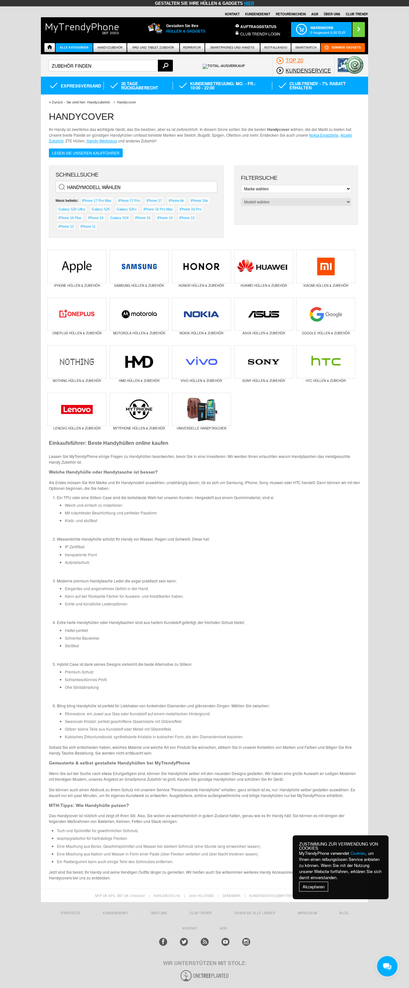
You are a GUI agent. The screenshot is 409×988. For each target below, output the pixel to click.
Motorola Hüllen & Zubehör (139, 333)
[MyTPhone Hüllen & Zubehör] (139, 409)
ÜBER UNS (332, 14)
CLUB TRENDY (357, 14)
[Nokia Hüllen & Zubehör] (201, 314)
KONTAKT (189, 928)
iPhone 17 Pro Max (97, 200)
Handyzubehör (110, 47)
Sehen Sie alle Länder (254, 913)
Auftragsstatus (258, 26)
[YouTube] (225, 942)
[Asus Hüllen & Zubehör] (263, 314)
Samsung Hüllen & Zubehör (139, 285)
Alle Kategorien (74, 47)
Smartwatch (306, 47)
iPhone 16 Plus (69, 218)
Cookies (358, 853)
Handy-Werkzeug (102, 140)
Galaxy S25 (101, 209)
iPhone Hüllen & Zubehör (77, 285)
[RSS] (205, 942)
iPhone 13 (187, 218)
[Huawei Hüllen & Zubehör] (263, 266)
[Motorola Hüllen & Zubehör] (139, 314)
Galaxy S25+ (127, 209)
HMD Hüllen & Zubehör (139, 380)
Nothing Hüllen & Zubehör (77, 380)
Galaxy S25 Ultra (71, 209)
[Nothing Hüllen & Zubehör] (76, 361)
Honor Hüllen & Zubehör (201, 285)
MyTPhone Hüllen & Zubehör (139, 428)
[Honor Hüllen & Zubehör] (201, 266)
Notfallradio (275, 47)
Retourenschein (291, 14)
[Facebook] (163, 942)
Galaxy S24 (119, 218)
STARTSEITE (71, 913)
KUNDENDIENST (115, 913)
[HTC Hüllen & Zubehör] (325, 361)
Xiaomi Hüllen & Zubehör (325, 285)
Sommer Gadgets (346, 47)
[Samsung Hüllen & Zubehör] (139, 266)
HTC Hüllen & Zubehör (326, 380)
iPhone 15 (142, 218)
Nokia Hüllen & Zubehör (201, 333)
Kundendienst (257, 14)
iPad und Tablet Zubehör (153, 47)
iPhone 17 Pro (129, 200)
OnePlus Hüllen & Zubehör (77, 333)
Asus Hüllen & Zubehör (264, 333)
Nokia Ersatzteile (323, 135)
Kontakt (232, 14)
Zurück (57, 102)
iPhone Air (176, 200)
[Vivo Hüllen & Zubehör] (201, 361)
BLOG (344, 913)
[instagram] (246, 942)
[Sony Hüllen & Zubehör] (263, 361)
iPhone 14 (165, 218)
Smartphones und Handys (232, 47)
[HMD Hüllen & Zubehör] (139, 361)
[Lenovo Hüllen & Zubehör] (76, 409)
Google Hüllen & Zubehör (326, 333)
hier (249, 3)
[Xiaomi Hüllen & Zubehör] (325, 266)
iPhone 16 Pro (190, 209)
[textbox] (111, 66)
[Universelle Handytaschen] (201, 409)
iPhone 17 (154, 200)
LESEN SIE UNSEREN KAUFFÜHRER (86, 153)
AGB (314, 14)
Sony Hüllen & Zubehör (263, 380)
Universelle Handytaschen (201, 428)
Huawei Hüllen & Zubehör (264, 285)
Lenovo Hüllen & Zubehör (77, 428)
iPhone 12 (66, 226)
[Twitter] (184, 942)
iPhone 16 (96, 218)
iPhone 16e (199, 200)
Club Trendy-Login (260, 33)
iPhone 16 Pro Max (158, 209)
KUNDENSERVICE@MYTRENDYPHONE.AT (281, 895)
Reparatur (192, 47)
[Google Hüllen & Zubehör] (325, 314)
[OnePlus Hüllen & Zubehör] (76, 314)
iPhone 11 (88, 226)
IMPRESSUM (307, 913)
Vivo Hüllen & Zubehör (201, 380)
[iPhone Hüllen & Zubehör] (76, 266)
